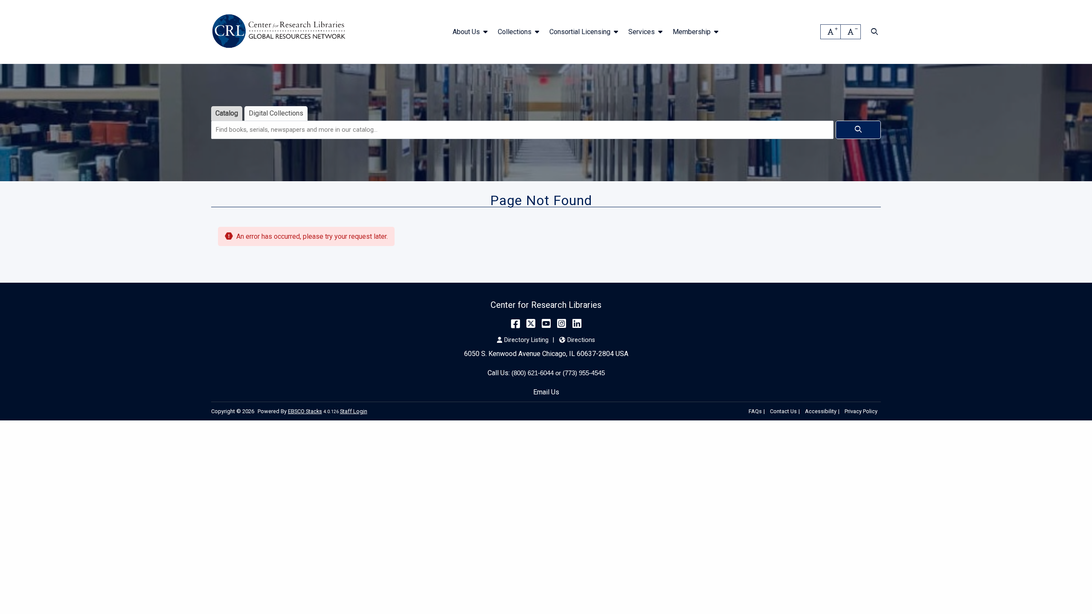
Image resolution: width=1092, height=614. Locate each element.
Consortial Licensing (579, 32)
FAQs (755, 411)
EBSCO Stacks (305, 411)
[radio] (226, 113)
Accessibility (820, 411)
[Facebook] (515, 324)
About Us (466, 32)
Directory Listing (526, 340)
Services (641, 32)
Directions (581, 340)
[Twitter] (530, 324)
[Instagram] (561, 324)
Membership (692, 32)
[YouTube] (546, 324)
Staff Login (353, 411)
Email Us (546, 392)
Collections (514, 32)
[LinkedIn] (576, 324)
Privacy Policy (861, 411)
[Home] (280, 32)
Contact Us (783, 411)
